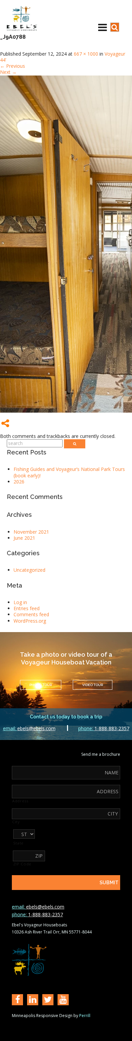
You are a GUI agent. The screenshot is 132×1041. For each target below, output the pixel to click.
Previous (12, 66)
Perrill (84, 1015)
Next (8, 72)
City (16, 822)
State (18, 843)
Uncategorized (29, 570)
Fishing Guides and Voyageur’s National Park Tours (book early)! (69, 472)
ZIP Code (22, 864)
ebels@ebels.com (29, 728)
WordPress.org (30, 621)
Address (20, 801)
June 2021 (24, 538)
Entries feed (27, 608)
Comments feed (31, 614)
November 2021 (31, 532)
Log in (20, 602)
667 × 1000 (86, 54)
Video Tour (92, 685)
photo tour (40, 685)
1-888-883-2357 (103, 728)
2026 (19, 481)
